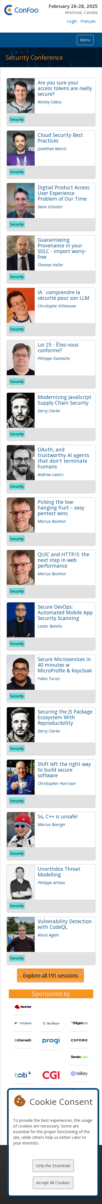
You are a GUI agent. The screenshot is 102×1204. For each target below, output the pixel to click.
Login (72, 21)
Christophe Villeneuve (57, 306)
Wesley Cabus (49, 102)
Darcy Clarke (49, 410)
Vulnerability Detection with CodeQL (65, 924)
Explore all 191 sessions (50, 975)
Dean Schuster (50, 206)
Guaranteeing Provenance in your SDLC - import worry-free (62, 248)
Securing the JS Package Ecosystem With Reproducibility (65, 717)
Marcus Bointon (52, 521)
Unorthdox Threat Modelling (59, 871)
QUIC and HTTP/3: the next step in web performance (63, 560)
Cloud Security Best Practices (60, 137)
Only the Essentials (53, 1165)
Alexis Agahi (48, 935)
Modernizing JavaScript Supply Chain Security (65, 400)
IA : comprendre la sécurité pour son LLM (63, 295)
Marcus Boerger (52, 824)
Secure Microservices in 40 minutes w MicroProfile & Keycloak (65, 665)
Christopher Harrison (57, 783)
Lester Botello (50, 626)
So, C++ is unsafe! (58, 816)
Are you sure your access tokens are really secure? (65, 88)
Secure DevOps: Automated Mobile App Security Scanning (65, 612)
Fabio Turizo (49, 678)
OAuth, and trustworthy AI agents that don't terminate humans (63, 458)
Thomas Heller (50, 264)
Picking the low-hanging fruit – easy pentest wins (61, 507)
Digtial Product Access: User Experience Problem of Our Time (64, 193)
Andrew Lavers (50, 474)
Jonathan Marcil (52, 148)
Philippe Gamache (54, 358)
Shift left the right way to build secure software (64, 770)
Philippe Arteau (51, 882)
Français (88, 21)
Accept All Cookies (53, 1182)
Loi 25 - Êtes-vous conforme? (58, 347)
